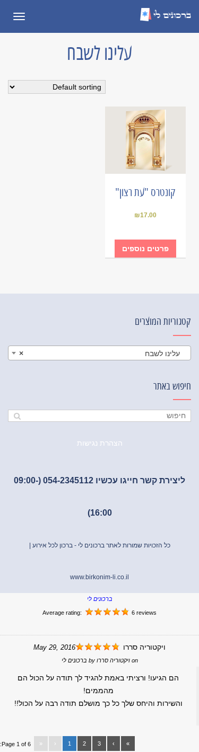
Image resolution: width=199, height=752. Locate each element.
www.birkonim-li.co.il (99, 577)
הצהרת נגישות (100, 443)
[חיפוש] (17, 416)
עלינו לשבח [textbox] (102, 353)
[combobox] (99, 353)
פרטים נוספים (145, 248)
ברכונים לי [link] (100, 599)
